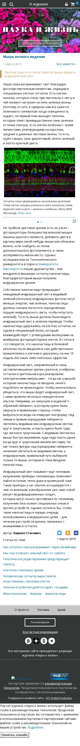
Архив (61, 610)
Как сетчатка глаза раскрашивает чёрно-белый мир (39, 547)
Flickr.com (24, 213)
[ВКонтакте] (76, 533)
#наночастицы (55, 594)
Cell (5, 344)
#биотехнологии (14, 594)
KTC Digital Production (59, 698)
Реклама (43, 610)
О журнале (38, 4)
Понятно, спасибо (14, 735)
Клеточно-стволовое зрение (23, 570)
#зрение (36, 594)
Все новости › (66, 64)
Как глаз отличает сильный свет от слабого (34, 553)
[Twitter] (59, 533)
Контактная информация (40, 632)
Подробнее (35, 727)
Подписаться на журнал (40, 43)
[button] (72, 170)
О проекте (22, 610)
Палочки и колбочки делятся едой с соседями (35, 587)
